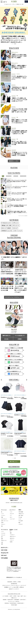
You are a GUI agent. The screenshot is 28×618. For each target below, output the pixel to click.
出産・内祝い (21, 518)
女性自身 (4, 602)
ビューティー (12, 512)
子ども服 (20, 520)
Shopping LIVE (4, 555)
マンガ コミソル (11, 604)
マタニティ (3, 527)
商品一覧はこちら (13, 464)
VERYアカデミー (13, 539)
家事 (2, 541)
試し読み (6, 339)
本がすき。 (18, 604)
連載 (10, 535)
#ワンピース (16, 225)
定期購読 (20, 339)
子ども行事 (21, 523)
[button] (2, 20)
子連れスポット (21, 516)
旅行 (2, 539)
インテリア (3, 536)
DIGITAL (14, 584)
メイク (11, 514)
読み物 (11, 544)
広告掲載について (7, 590)
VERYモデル (12, 541)
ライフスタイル (4, 532)
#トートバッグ (18, 230)
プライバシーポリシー (15, 588)
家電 (2, 546)
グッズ (20, 521)
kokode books (20, 606)
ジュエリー (3, 518)
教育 (19, 525)
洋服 (2, 520)
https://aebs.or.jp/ (15, 574)
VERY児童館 (21, 514)
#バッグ (15, 228)
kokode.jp (7, 606)
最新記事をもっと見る (13, 161)
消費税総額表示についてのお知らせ (14, 580)
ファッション (4, 512)
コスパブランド (4, 521)
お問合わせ (22, 590)
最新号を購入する (6, 335)
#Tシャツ (14, 4)
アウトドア (3, 538)
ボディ (11, 520)
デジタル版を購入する (20, 335)
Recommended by (21, 215)
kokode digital (14, 607)
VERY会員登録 (4, 561)
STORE (19, 584)
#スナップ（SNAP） (7, 228)
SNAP (2, 525)
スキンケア (12, 516)
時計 (2, 529)
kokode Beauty (13, 606)
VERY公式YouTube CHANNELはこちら (13, 297)
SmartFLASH (10, 602)
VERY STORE (13, 380)
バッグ (2, 516)
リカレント (12, 542)
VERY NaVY (4, 558)
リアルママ (21, 527)
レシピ (2, 534)
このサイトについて (6, 588)
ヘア (10, 518)
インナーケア (12, 521)
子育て (19, 512)
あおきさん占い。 (5, 550)
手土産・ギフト (4, 543)
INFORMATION (14, 586)
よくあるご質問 (15, 590)
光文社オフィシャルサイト (14, 591)
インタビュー (12, 537)
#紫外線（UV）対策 (19, 4)
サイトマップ (23, 588)
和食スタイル (14, 600)
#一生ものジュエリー (8, 4)
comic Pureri (22, 602)
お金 (2, 545)
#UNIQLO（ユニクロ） (7, 230)
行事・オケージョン (4, 523)
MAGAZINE (9, 584)
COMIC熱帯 (16, 602)
